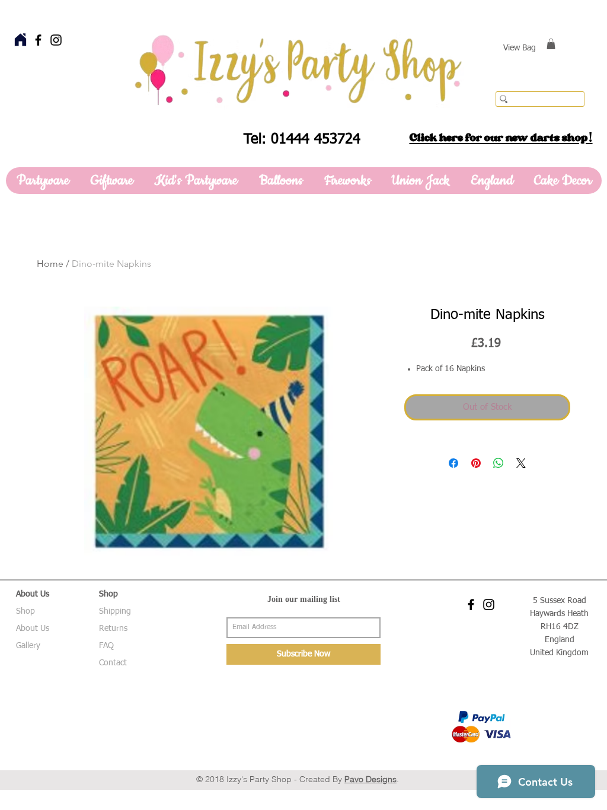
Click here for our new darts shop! (501, 137)
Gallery (28, 646)
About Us (32, 628)
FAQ (106, 646)
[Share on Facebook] (453, 463)
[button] (551, 44)
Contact (113, 663)
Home (50, 263)
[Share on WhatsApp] (498, 463)
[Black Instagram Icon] (56, 40)
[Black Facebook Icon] (38, 40)
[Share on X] (521, 463)
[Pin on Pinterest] (476, 463)
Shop (25, 611)
